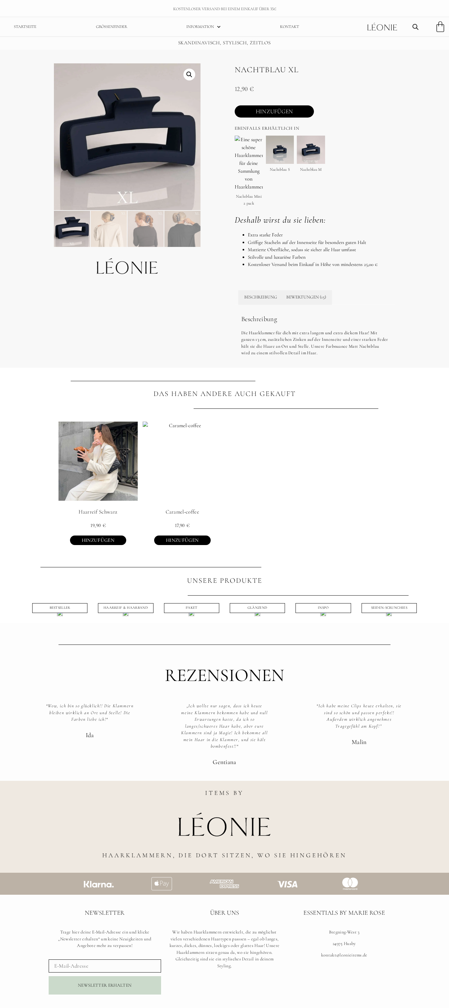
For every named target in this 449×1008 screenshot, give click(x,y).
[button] (189, 74)
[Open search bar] (415, 27)
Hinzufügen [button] (98, 540)
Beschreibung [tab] (260, 297)
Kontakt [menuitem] (289, 26)
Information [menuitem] (200, 26)
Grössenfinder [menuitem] (111, 26)
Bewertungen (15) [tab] (306, 297)
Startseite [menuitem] (25, 26)
